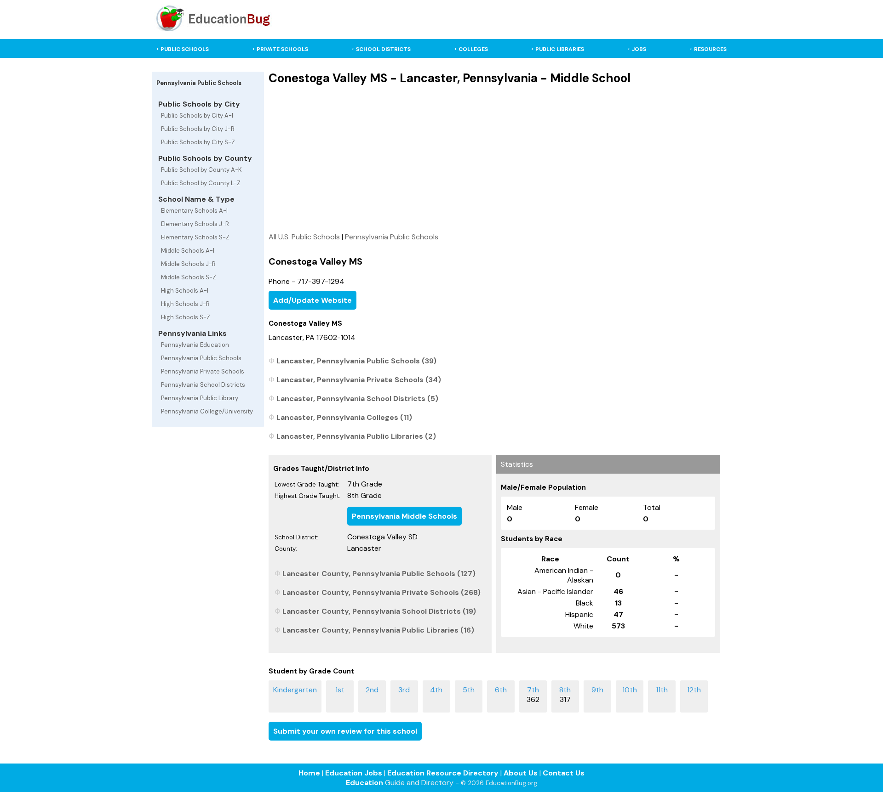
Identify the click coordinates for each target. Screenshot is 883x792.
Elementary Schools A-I (194, 211)
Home (309, 773)
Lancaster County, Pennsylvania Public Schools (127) (379, 573)
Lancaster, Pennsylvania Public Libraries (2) (356, 436)
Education (364, 782)
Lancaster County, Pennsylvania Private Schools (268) (381, 592)
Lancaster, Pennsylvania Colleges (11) (344, 417)
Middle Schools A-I (187, 251)
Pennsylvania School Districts (203, 385)
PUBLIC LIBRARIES (559, 49)
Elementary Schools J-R (195, 224)
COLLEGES (473, 49)
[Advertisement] (494, 158)
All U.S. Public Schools (304, 237)
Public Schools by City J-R (198, 129)
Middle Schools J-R (188, 264)
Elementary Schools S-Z (195, 237)
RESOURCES (710, 49)
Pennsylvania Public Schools (201, 358)
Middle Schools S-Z (188, 277)
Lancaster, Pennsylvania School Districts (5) (357, 398)
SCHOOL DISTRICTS (383, 49)
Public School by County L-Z (201, 183)
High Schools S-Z (185, 317)
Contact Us (564, 773)
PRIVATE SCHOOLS (282, 49)
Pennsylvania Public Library (199, 398)
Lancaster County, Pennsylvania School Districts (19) (379, 611)
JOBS (639, 49)
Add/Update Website (312, 300)
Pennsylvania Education (195, 345)
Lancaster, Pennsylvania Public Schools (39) (356, 361)
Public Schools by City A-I (197, 115)
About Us (521, 773)
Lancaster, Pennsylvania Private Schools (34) (358, 380)
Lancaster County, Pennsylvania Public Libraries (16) (378, 630)
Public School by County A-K (201, 170)
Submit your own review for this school (345, 731)
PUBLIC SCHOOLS (185, 49)
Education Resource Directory (443, 773)
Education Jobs (353, 773)
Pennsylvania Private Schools (202, 371)
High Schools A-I (184, 290)
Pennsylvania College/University (207, 411)
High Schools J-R (185, 304)
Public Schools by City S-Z (198, 142)
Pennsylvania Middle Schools (404, 516)
